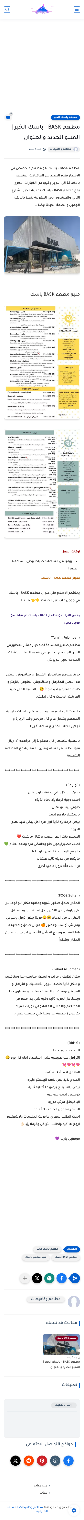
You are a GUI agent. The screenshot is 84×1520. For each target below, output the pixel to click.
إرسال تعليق (64, 1405)
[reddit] (29, 1461)
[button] (61, 1278)
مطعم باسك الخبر (65, 117)
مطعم (43, 1492)
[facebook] (68, 1461)
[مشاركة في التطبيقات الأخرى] (25, 1278)
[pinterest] (42, 1461)
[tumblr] (55, 1461)
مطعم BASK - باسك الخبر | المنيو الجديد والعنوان (61, 1365)
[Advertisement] (42, 69)
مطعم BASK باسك (66, 1257)
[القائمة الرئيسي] (77, 9)
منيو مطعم (40, 1485)
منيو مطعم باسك (35, 1257)
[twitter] (15, 1461)
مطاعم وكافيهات (60, 149)
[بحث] (7, 9)
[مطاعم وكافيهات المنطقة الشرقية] (42, 9)
